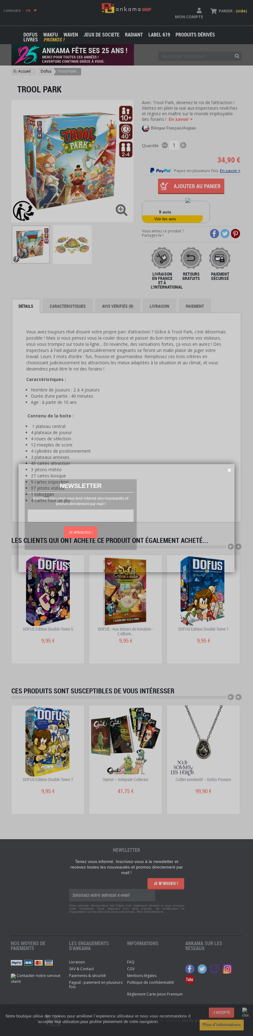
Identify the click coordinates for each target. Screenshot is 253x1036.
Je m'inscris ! (81, 532)
